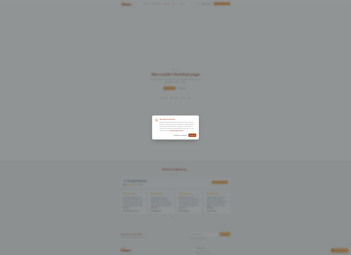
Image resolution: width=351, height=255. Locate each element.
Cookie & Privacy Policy (176, 130)
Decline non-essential (180, 135)
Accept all (192, 135)
